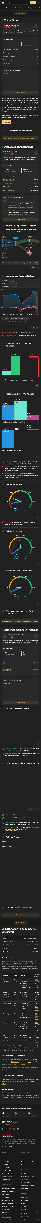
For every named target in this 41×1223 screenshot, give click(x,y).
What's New (24, 1190)
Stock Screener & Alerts (28, 1160)
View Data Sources (7, 1148)
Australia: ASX (5, 1163)
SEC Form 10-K (37, 983)
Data (33, 809)
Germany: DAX (6, 1181)
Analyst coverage (8, 60)
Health (14, 8)
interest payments (11, 829)
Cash (4, 662)
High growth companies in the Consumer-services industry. (20, 138)
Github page (15, 1063)
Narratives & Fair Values (28, 1163)
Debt (24, 654)
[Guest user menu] (38, 2)
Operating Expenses (19, 321)
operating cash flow (24, 824)
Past (7, 8)
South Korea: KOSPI (7, 1178)
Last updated (6, 63)
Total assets (6, 673)
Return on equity (7, 183)
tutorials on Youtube (20, 1065)
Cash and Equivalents (23, 804)
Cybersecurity (5, 1211)
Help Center (24, 1215)
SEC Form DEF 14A (37, 1031)
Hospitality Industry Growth (10, 176)
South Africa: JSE (6, 1172)
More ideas (5, 1214)
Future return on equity (9, 56)
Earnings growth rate (10, 45)
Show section (6, 122)
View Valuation (22, 13)
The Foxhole (24, 1181)
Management (31, 8)
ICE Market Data (37, 1006)
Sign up (33, 2)
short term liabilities (17, 751)
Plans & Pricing (25, 1199)
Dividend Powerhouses (8, 1193)
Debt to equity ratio (10, 654)
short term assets (27, 749)
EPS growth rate (27, 45)
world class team (16, 1069)
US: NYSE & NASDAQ (8, 1157)
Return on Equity (28, 522)
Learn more (29, 1052)
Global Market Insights (27, 1178)
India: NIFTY (5, 1166)
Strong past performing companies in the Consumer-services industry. (20, 621)
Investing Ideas (25, 1184)
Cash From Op (7, 321)
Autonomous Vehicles (7, 1202)
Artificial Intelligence (7, 1205)
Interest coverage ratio (9, 659)
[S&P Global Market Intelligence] (7, 1137)
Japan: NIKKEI (5, 1175)
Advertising (24, 1202)
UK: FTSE (4, 1160)
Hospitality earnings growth (10, 49)
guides (29, 1063)
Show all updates (20, 92)
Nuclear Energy (6, 1199)
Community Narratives (27, 1187)
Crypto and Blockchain (8, 1208)
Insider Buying (5, 1196)
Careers (23, 1211)
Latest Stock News (26, 1175)
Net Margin (6, 186)
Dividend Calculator (26, 1166)
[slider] (37, 263)
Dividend (21, 8)
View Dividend (22, 924)
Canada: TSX (5, 1169)
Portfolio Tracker (26, 1157)
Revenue (6, 318)
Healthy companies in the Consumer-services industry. (20, 916)
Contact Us (24, 1208)
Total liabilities (7, 669)
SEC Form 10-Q (37, 988)
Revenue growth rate (9, 53)
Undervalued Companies (8, 1190)
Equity (5, 666)
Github (4, 1085)
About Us (23, 1205)
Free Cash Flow (24, 318)
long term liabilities (16, 755)
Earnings (14, 318)
